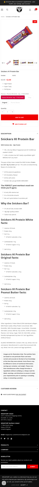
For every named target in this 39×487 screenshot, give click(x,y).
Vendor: (3, 75)
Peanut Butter (15, 102)
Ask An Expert (21, 394)
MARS (14, 75)
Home (2, 17)
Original (4, 102)
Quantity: (4, 108)
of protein (12, 165)
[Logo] (19, 10)
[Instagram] (8, 439)
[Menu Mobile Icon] (2, 10)
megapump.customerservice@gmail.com (17, 434)
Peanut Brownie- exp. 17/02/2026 (12, 97)
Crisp (29, 97)
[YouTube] (11, 439)
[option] (19, 38)
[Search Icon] (7, 10)
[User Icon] (30, 10)
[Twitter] (4, 439)
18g (7, 165)
